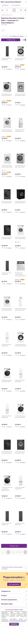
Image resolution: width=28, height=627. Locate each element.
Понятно (14, 624)
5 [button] (16, 552)
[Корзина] (25, 10)
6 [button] (19, 552)
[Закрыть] (25, 1)
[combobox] (18, 36)
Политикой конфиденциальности (17, 621)
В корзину (9, 69)
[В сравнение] (5, 69)
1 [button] (5, 552)
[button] (5, 5)
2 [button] (8, 552)
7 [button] (22, 552)
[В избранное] (2, 69)
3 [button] (11, 552)
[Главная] (14, 10)
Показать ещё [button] (14, 546)
